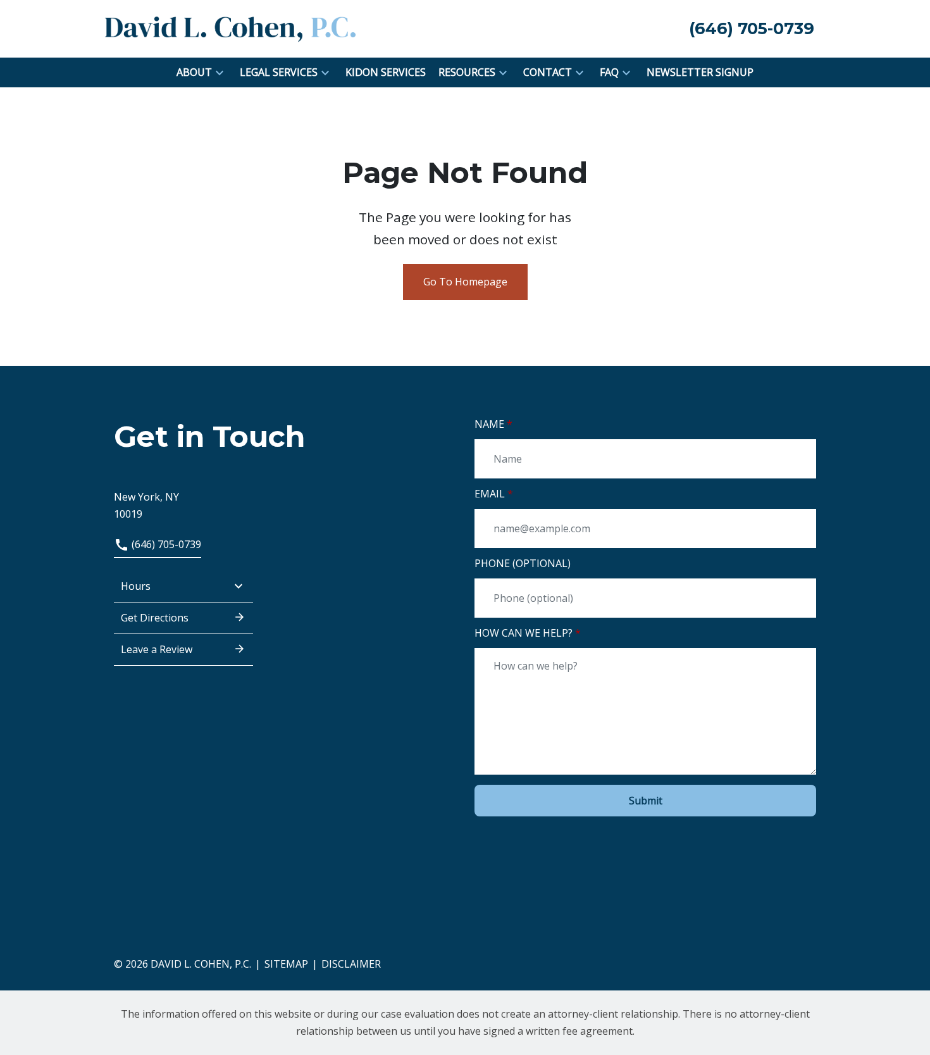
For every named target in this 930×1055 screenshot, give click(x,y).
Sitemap (286, 964)
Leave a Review (156, 649)
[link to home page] (230, 28)
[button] (219, 72)
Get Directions (155, 618)
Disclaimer (351, 964)
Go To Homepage (465, 282)
